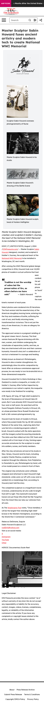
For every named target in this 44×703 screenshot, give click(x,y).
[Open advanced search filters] (34, 20)
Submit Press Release (13, 694)
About (11, 690)
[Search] (29, 20)
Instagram (6, 537)
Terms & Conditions (32, 694)
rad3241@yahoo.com (10, 528)
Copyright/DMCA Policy (15, 699)
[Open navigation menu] (4, 20)
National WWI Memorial (12, 258)
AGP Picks (5, 3)
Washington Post (14, 508)
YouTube (5, 540)
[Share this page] (40, 20)
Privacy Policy (33, 699)
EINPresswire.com (10, 249)
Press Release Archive (26, 690)
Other (4, 543)
